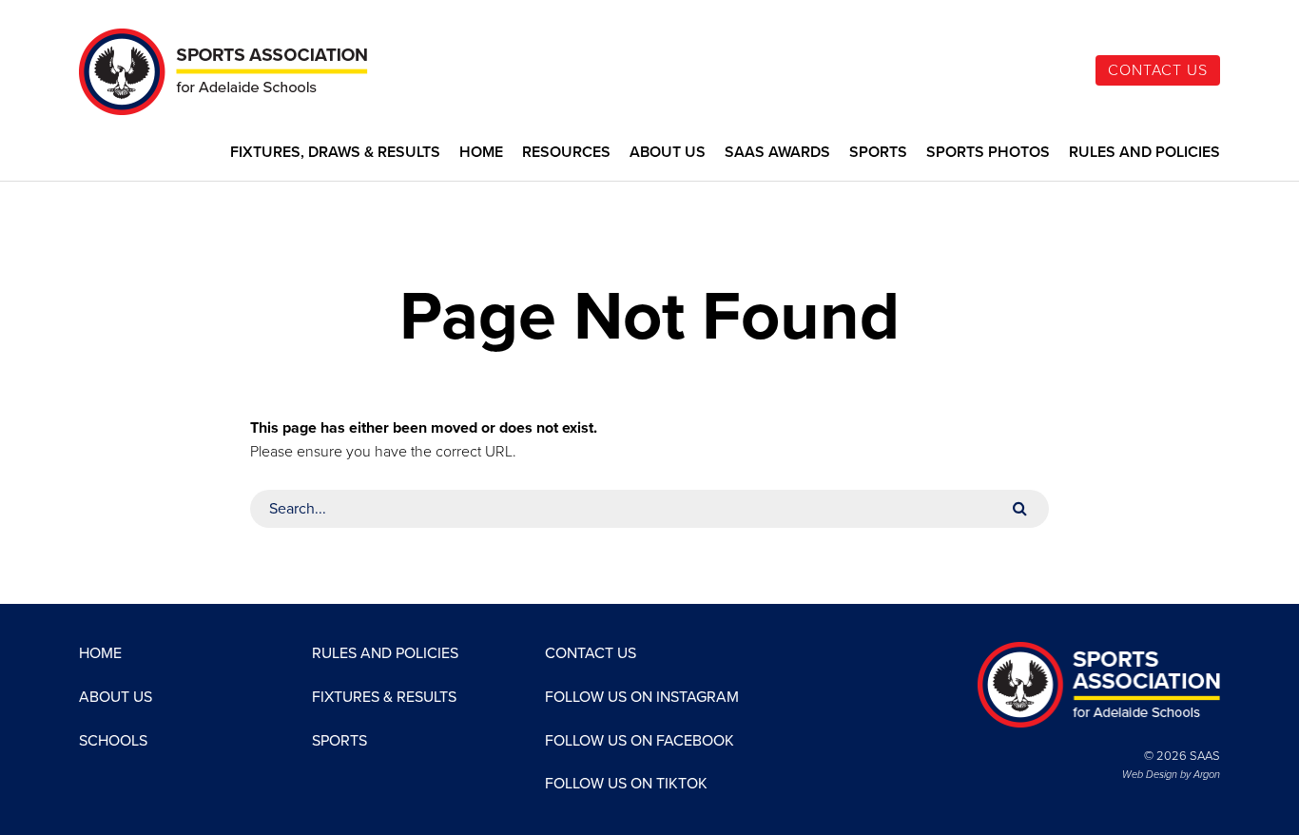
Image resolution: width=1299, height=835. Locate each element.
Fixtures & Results (384, 697)
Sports (878, 153)
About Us (668, 153)
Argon (1206, 774)
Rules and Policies (1144, 153)
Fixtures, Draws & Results (335, 153)
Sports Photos (988, 153)
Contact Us (1158, 70)
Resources (566, 153)
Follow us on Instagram (642, 697)
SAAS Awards (777, 153)
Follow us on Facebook (639, 740)
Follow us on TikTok (626, 783)
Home (481, 153)
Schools (113, 740)
